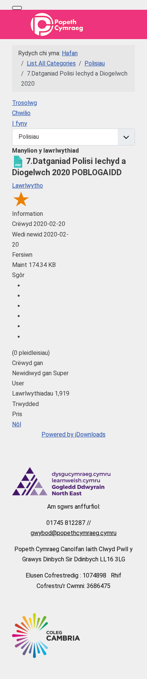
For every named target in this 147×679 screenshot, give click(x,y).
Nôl (16, 424)
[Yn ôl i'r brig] (137, 669)
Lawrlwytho (27, 185)
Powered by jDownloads (73, 434)
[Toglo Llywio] (17, 8)
